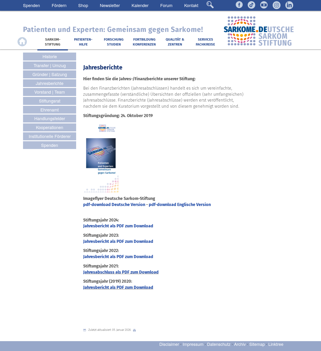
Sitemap (257, 344)
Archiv (240, 344)
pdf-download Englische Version (180, 204)
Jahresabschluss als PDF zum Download (121, 272)
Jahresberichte (102, 67)
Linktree (275, 344)
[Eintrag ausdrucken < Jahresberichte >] (135, 330)
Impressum (193, 344)
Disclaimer (169, 344)
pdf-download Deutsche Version (114, 204)
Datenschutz (219, 344)
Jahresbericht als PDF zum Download (118, 226)
